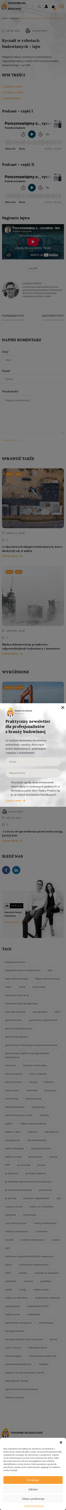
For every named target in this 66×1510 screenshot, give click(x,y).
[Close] (62, 707)
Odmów (33, 1489)
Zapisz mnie (13, 800)
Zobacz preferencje (33, 1498)
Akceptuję (33, 1480)
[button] (61, 1442)
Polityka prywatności (34, 1506)
